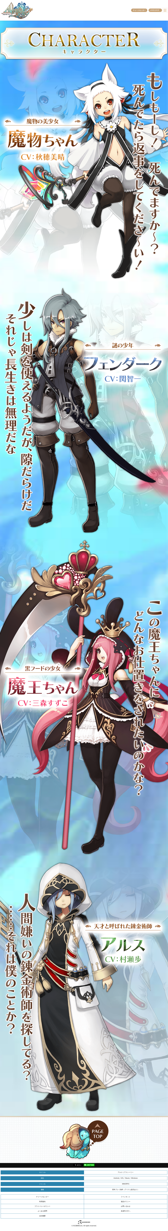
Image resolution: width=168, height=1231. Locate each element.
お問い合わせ (125, 1206)
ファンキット (125, 1197)
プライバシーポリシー (42, 1206)
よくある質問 (42, 1211)
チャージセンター (139, 10)
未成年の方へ (125, 1211)
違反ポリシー (125, 1201)
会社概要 (42, 1216)
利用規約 (42, 1201)
